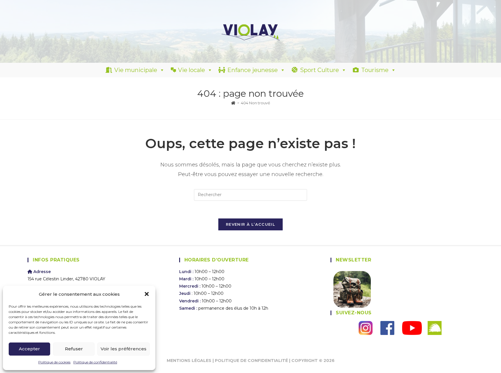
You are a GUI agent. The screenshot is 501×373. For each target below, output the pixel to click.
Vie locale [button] (191, 70)
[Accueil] (233, 103)
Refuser (74, 349)
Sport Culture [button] (319, 70)
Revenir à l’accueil (250, 224)
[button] (147, 294)
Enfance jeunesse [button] (252, 70)
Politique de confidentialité (95, 362)
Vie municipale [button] (135, 70)
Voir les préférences (123, 349)
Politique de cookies (54, 362)
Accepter (29, 349)
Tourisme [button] (375, 70)
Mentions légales (189, 360)
